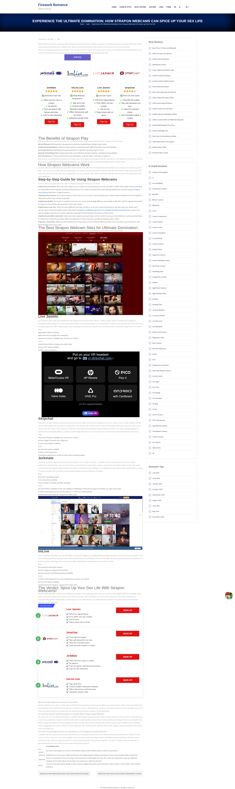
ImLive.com (73, 679)
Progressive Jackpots (160, 365)
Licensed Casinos (158, 315)
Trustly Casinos (157, 437)
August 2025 (156, 500)
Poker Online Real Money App (163, 70)
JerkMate (71, 655)
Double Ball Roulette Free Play (163, 125)
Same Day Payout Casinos (161, 371)
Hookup (155, 299)
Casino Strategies (158, 233)
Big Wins (155, 194)
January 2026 (157, 484)
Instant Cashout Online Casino (163, 81)
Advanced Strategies (160, 172)
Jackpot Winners (158, 310)
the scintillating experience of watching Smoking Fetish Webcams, (106, 210)
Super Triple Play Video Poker (163, 98)
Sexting (152, 7)
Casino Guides (157, 222)
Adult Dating (140, 7)
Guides (155, 282)
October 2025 (157, 489)
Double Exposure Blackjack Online (164, 114)
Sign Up (51, 122)
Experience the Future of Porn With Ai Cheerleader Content (119, 773)
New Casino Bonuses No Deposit (164, 92)
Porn (168, 7)
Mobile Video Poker (159, 147)
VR (175, 7)
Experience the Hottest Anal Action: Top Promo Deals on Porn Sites (64, 773)
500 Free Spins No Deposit (162, 53)
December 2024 (158, 517)
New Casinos (157, 343)
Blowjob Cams (137, 720)
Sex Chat (155, 387)
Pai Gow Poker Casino (160, 153)
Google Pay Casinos (159, 277)
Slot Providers (157, 415)
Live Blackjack (157, 326)
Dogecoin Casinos (158, 255)
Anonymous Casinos (159, 189)
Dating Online (157, 249)
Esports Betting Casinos (161, 260)
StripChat (71, 632)
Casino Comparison (159, 216)
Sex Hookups (157, 398)
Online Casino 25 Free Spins (162, 109)
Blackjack (155, 205)
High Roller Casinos (159, 288)
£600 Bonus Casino (159, 64)
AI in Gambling (157, 183)
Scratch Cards (157, 376)
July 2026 (155, 473)
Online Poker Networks (160, 59)
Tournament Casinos (159, 431)
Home (114, 7)
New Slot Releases (159, 348)
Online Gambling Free (160, 131)
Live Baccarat (157, 321)
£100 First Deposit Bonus (161, 75)
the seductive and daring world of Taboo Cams (108, 162)
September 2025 (158, 495)
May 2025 (155, 511)
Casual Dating (157, 238)
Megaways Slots (158, 337)
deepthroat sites (109, 468)
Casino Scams (157, 227)
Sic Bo (154, 409)
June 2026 (156, 478)
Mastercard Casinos (159, 332)
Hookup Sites (125, 7)
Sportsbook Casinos (159, 426)
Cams (161, 7)
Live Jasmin (73, 609)
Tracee (40, 39)
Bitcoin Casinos (158, 200)
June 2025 (156, 506)
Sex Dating (156, 393)
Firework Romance (53, 4)
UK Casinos (156, 442)
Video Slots (156, 448)
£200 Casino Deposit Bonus (162, 103)
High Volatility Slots (159, 293)
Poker (154, 354)
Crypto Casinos (158, 244)
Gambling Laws (157, 271)
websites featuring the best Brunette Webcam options (89, 429)
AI (179, 7)
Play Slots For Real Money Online (164, 136)
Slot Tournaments (158, 420)
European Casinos (158, 266)
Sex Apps (155, 382)
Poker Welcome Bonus (160, 86)
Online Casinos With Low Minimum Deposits (168, 120)
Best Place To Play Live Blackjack (164, 48)
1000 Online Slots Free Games (163, 142)
